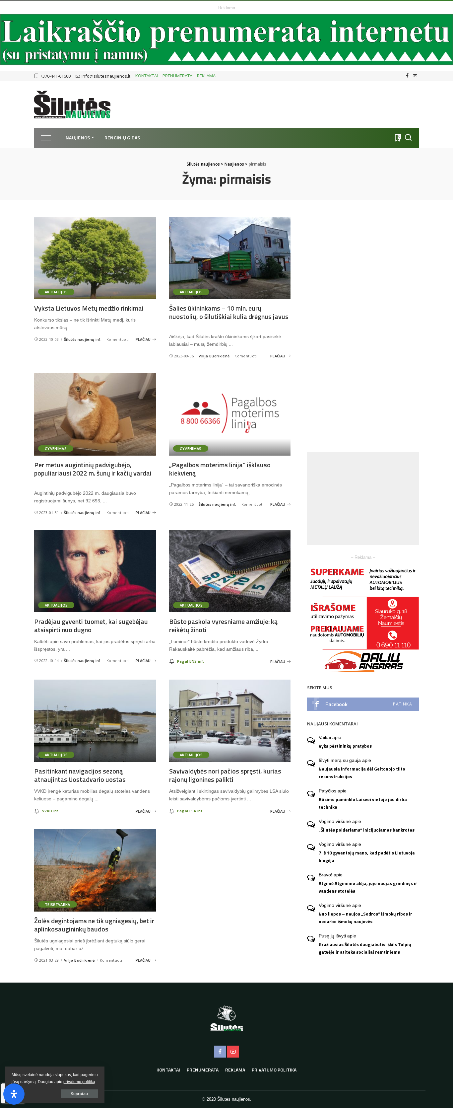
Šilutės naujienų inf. (82, 339)
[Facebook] (407, 76)
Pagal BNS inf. (190, 661)
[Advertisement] (363, 498)
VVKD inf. (50, 810)
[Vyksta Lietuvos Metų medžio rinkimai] (95, 258)
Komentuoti (117, 339)
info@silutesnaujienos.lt (106, 76)
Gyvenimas (56, 448)
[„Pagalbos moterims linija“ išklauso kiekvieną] (230, 414)
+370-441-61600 (55, 76)
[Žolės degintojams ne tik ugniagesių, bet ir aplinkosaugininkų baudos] (95, 870)
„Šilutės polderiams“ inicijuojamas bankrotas (367, 830)
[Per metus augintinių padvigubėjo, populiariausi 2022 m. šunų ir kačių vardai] (95, 414)
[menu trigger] (51, 138)
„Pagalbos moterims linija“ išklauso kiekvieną (220, 469)
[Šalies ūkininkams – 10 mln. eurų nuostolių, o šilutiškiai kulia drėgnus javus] (230, 258)
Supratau (79, 1093)
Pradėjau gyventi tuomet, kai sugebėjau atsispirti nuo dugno (91, 625)
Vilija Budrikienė (214, 355)
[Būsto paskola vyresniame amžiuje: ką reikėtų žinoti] (230, 571)
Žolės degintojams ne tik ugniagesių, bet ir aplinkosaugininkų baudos (94, 925)
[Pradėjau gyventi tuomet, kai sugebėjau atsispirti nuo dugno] (95, 571)
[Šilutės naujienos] (72, 104)
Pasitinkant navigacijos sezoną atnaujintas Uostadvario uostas (80, 775)
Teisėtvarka (57, 904)
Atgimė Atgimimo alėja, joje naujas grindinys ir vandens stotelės (368, 887)
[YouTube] (415, 76)
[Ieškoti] (408, 138)
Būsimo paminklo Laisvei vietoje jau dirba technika (363, 803)
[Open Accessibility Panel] (14, 1094)
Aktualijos (56, 291)
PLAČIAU (143, 339)
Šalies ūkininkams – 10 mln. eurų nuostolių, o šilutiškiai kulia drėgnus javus (229, 312)
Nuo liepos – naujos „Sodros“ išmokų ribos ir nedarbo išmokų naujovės (365, 918)
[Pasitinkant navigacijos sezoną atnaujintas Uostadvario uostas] (95, 721)
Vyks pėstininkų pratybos (345, 746)
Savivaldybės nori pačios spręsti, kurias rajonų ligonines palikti (225, 775)
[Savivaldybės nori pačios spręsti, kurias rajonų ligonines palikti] (230, 721)
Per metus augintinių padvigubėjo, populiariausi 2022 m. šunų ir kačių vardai (93, 469)
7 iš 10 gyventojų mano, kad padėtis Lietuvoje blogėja (367, 856)
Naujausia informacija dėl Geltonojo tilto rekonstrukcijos (362, 773)
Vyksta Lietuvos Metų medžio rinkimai (89, 308)
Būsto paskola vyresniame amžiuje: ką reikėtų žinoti (223, 625)
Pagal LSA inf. (190, 810)
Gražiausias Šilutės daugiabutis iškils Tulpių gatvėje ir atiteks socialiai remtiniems (365, 948)
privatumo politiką (79, 1081)
